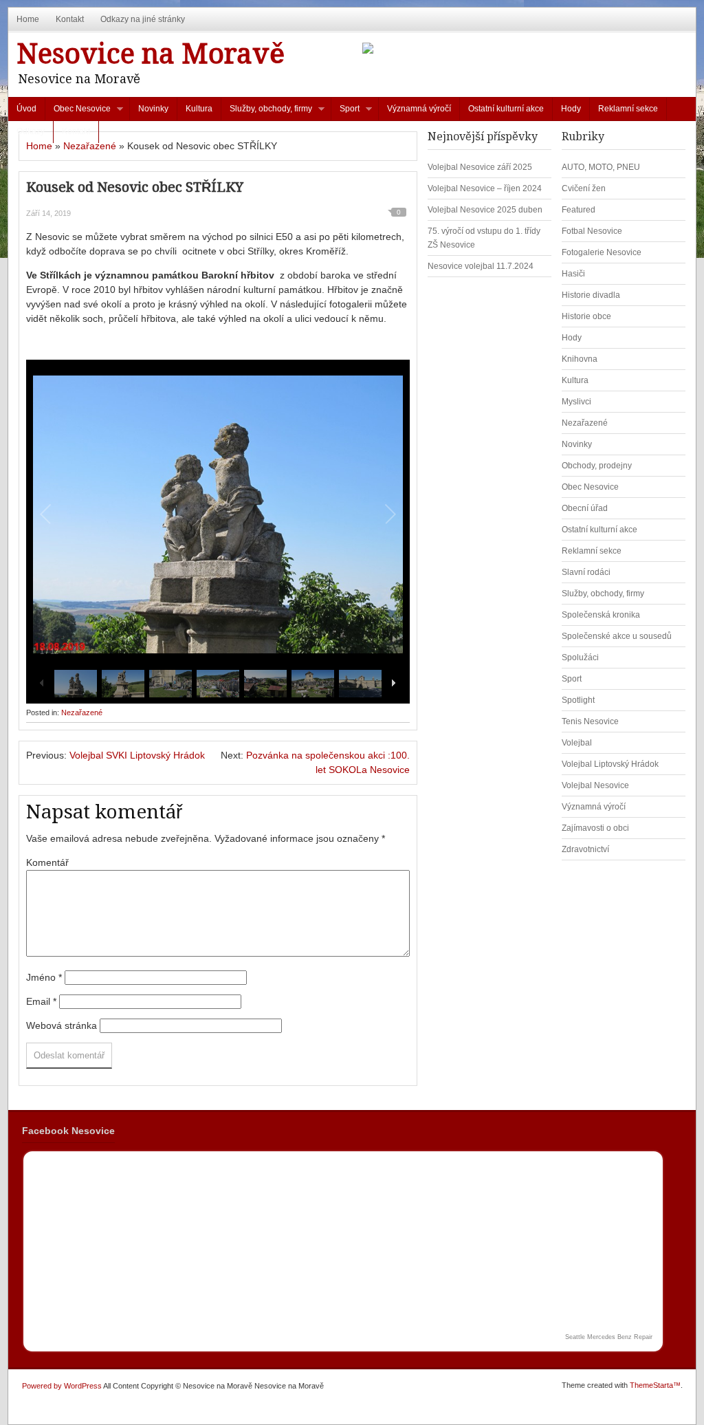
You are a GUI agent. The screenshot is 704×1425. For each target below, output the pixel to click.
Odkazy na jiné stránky (142, 19)
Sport (345, 112)
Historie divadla (591, 295)
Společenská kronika (601, 615)
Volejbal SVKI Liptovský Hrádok (137, 755)
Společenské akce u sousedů (617, 636)
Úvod (26, 108)
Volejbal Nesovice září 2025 (480, 167)
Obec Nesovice (78, 112)
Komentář (47, 862)
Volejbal (577, 743)
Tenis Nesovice (590, 721)
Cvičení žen (584, 188)
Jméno (44, 977)
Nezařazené (89, 145)
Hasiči (573, 274)
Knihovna (579, 359)
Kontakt (70, 19)
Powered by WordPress (62, 1386)
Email (41, 1001)
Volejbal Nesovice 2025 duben (485, 210)
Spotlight (578, 700)
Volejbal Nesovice (595, 785)
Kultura (199, 108)
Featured (578, 210)
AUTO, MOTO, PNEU (601, 167)
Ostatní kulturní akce (506, 108)
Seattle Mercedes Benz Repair (608, 1337)
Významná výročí (419, 108)
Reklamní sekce (628, 108)
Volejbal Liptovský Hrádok (610, 764)
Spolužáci (580, 657)
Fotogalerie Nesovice (601, 252)
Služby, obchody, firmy (266, 112)
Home (27, 19)
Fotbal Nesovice (592, 231)
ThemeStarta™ (655, 1385)
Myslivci (576, 401)
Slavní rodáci (586, 572)
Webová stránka (61, 1025)
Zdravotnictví (585, 849)
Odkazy (30, 131)
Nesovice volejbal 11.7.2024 (481, 266)
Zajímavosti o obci (595, 828)
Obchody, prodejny (597, 465)
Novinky (153, 108)
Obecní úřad (585, 508)
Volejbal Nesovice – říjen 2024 (485, 188)
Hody (571, 108)
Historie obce (586, 316)
